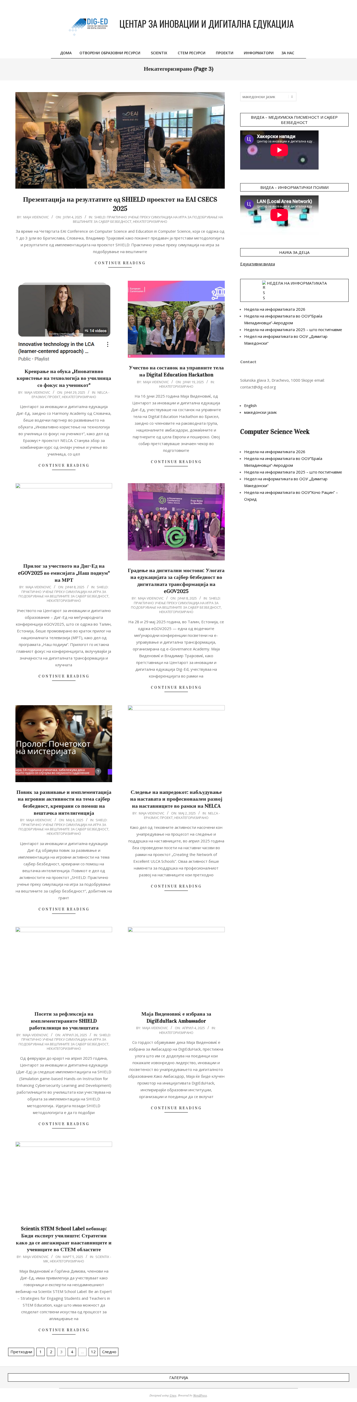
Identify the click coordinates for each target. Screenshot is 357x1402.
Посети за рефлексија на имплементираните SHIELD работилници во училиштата (64, 1021)
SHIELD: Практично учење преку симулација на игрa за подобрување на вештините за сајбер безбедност (63, 591)
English (250, 405)
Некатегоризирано (150, 221)
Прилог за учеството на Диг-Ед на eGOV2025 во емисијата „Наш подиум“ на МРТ (64, 573)
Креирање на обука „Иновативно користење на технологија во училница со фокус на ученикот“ (64, 378)
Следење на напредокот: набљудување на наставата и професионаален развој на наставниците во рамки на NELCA (176, 799)
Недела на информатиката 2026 (274, 309)
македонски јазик (260, 412)
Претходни (21, 1351)
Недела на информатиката (297, 283)
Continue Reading (120, 263)
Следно (109, 1351)
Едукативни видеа (257, 263)
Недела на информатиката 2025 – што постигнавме (293, 329)
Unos (173, 1395)
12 (93, 1351)
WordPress (200, 1395)
